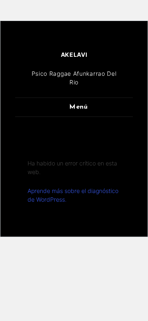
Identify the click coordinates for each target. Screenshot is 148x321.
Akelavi (74, 54)
